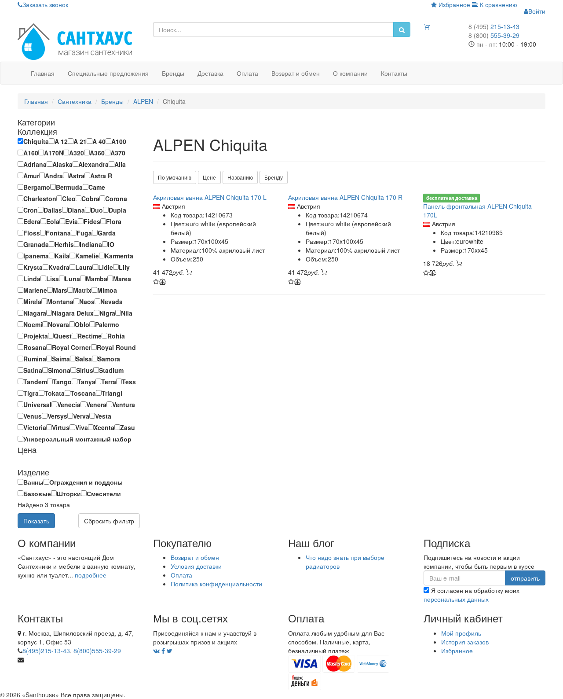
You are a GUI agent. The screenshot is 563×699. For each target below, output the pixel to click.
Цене (209, 177)
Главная (43, 73)
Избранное (453, 4)
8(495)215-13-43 (46, 650)
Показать (36, 520)
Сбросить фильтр (109, 520)
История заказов (465, 641)
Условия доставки (196, 566)
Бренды (173, 73)
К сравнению (497, 4)
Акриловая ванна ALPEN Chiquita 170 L (210, 197)
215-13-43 (493, 26)
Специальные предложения (108, 73)
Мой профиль (461, 633)
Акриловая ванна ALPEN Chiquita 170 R (345, 197)
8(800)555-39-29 (97, 650)
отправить (525, 578)
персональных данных (456, 599)
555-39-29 (493, 35)
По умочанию (174, 177)
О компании (350, 73)
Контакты (394, 73)
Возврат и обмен (295, 73)
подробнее (90, 574)
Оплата (247, 73)
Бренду (273, 177)
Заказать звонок (45, 4)
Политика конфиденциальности (216, 583)
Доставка (210, 73)
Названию (240, 177)
